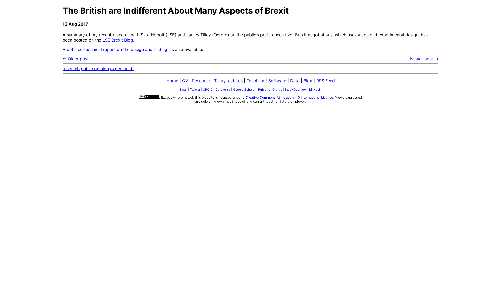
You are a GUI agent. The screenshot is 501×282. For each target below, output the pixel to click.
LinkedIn (315, 89)
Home (172, 80)
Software (277, 80)
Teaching (255, 80)
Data (295, 80)
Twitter (195, 89)
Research (201, 80)
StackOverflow (296, 89)
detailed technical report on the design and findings (118, 49)
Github (277, 89)
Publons (264, 89)
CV (185, 80)
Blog (307, 80)
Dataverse (222, 89)
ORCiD (208, 89)
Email (183, 89)
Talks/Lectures (228, 80)
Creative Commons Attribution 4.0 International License (289, 97)
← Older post (76, 58)
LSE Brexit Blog (118, 40)
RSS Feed (325, 80)
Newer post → (424, 58)
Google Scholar (244, 89)
